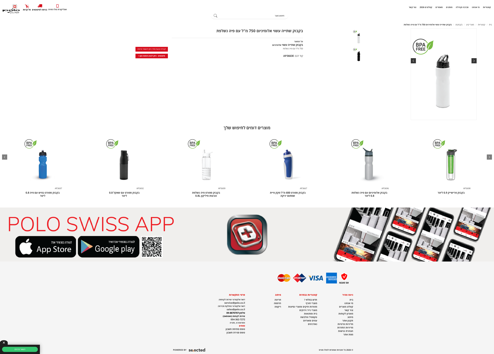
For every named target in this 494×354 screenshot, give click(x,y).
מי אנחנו (476, 7)
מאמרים (439, 7)
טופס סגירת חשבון (236, 332)
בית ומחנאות (310, 313)
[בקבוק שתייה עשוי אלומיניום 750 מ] (444, 74)
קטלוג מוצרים (346, 306)
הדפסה (277, 303)
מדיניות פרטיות (345, 324)
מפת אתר (348, 334)
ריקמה (278, 306)
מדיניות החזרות (345, 327)
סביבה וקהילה (462, 7)
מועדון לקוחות (345, 313)
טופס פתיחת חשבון (235, 329)
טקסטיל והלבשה (308, 317)
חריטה (278, 299)
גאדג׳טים (312, 324)
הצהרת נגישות (345, 331)
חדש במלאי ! (310, 299)
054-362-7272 (238, 319)
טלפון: (242, 313)
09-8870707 (232, 313)
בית (351, 299)
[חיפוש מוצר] (215, 16)
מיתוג (350, 317)
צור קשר (412, 7)
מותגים (449, 7)
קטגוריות (487, 7)
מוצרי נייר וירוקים (308, 310)
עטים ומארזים (310, 320)
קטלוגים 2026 (426, 7)
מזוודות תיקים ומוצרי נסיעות (302, 306)
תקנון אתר (347, 320)
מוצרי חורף (311, 303)
